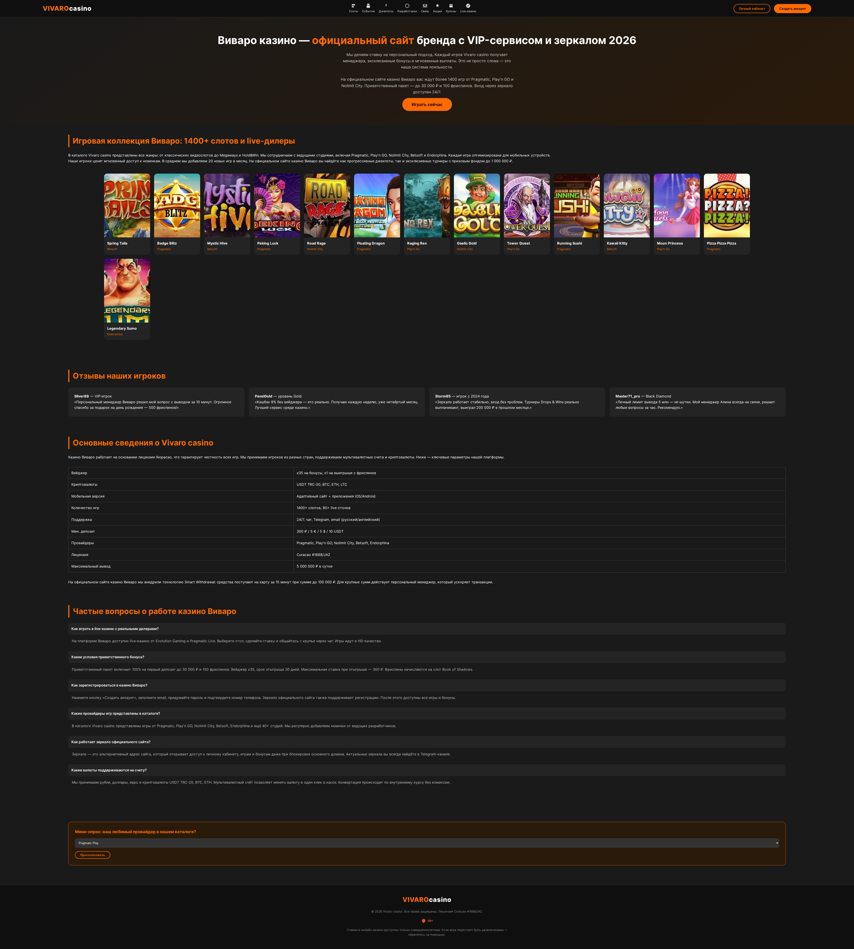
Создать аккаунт (792, 8)
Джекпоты (386, 11)
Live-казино (468, 11)
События (368, 11)
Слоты (353, 11)
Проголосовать (92, 855)
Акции (437, 11)
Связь (425, 11)
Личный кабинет (752, 8)
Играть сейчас (427, 104)
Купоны (451, 11)
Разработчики (407, 11)
